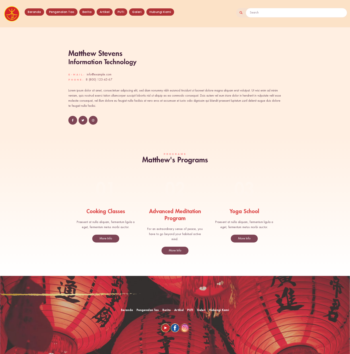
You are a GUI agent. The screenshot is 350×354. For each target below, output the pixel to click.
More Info (106, 238)
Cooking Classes (105, 212)
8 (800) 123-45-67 (99, 79)
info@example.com (99, 74)
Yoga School (244, 212)
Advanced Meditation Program (175, 215)
